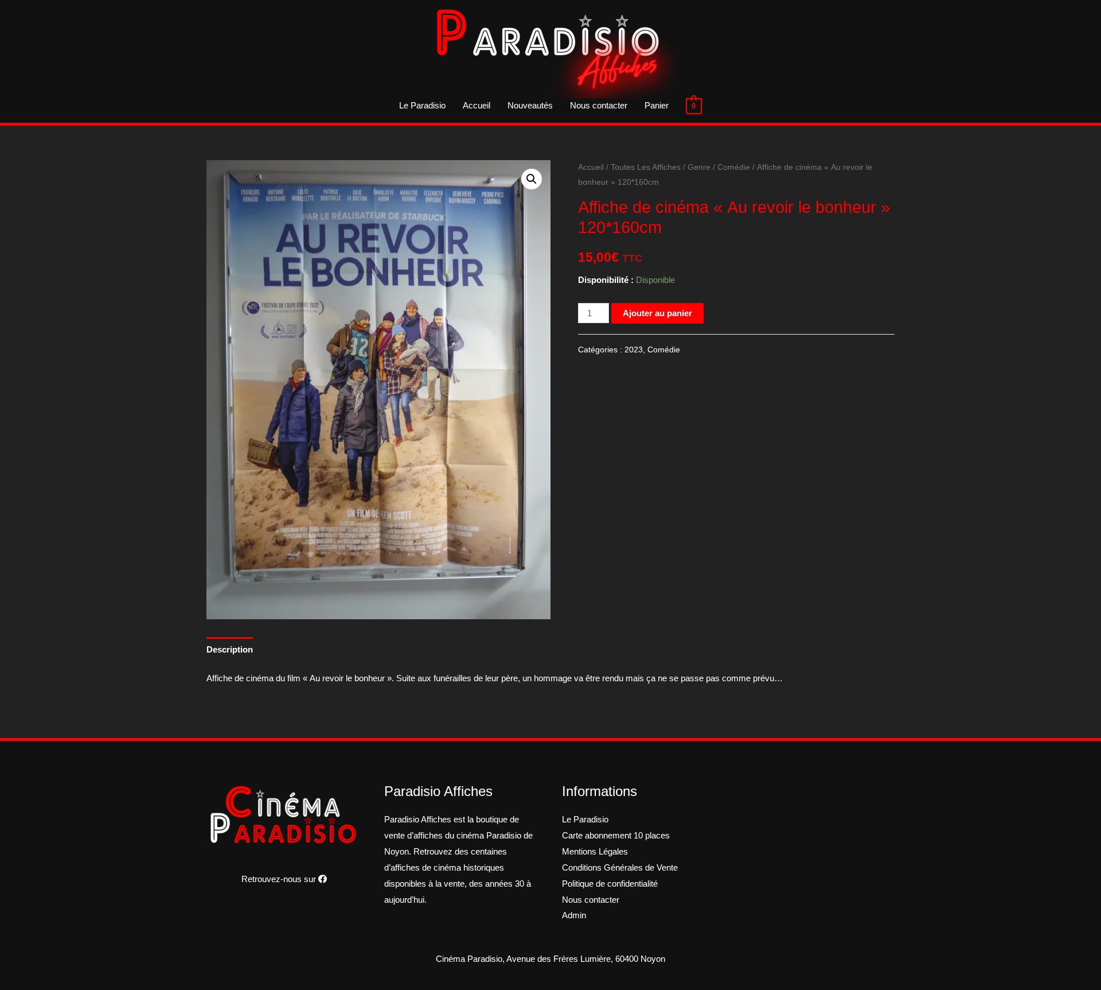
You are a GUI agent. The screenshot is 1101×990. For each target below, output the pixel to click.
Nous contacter (598, 105)
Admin (574, 915)
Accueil (476, 105)
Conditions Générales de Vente (620, 867)
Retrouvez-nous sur (279, 879)
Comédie (733, 167)
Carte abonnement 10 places (616, 835)
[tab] (229, 649)
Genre (699, 167)
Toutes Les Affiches (646, 167)
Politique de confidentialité (610, 883)
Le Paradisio (422, 105)
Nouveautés (530, 105)
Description (229, 649)
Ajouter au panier (657, 313)
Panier (657, 105)
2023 (633, 349)
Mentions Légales (595, 851)
